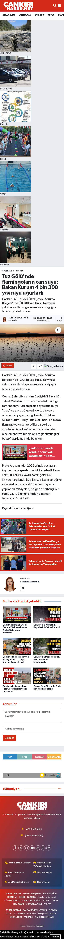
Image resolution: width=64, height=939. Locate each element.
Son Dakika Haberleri (18, 882)
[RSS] (48, 847)
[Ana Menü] (59, 5)
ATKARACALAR (13, 910)
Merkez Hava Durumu (20, 863)
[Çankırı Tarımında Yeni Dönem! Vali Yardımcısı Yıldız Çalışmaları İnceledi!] (17, 614)
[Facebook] (15, 847)
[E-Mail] (22, 588)
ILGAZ (10, 913)
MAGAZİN (26, 900)
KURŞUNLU (43, 913)
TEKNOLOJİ (18, 904)
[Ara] (54, 5)
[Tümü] (59, 789)
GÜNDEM (25, 15)
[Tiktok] (37, 847)
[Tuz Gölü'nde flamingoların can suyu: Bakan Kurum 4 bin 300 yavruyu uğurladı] (32, 343)
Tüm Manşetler (44, 872)
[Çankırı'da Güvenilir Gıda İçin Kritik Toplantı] (47, 676)
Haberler (7, 271)
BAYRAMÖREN (30, 910)
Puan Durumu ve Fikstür (15, 874)
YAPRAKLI (28, 917)
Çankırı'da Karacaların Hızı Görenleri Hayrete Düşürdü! (15, 689)
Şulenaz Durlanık (29, 581)
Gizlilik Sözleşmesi (32, 893)
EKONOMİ (12, 897)
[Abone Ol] (53, 366)
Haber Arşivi (43, 882)
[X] (20, 847)
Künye (9, 893)
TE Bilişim (39, 926)
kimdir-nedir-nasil (47, 897)
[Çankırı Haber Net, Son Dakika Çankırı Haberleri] (18, 6)
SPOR (51, 15)
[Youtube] (32, 847)
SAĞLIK (37, 900)
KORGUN (31, 913)
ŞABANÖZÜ (16, 917)
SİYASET (39, 15)
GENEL (22, 897)
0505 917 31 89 (34, 829)
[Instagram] (26, 847)
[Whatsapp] (43, 847)
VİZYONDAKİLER (34, 904)
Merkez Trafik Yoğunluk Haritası (42, 864)
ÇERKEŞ (43, 910)
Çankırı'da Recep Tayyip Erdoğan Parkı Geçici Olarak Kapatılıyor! (16, 659)
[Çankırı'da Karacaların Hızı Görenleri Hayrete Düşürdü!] (17, 676)
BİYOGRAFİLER (50, 893)
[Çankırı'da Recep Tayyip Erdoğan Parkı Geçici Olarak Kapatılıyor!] (17, 646)
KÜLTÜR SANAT (12, 900)
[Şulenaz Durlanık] (10, 584)
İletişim (17, 893)
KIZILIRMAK (20, 913)
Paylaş (9, 366)
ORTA (53, 913)
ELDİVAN (53, 910)
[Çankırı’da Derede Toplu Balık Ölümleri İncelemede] (47, 646)
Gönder (9, 738)
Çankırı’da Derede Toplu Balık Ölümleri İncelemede (46, 659)
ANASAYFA (8, 15)
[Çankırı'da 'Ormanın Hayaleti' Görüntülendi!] (47, 614)
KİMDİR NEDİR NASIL (44, 917)
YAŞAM (19, 271)
